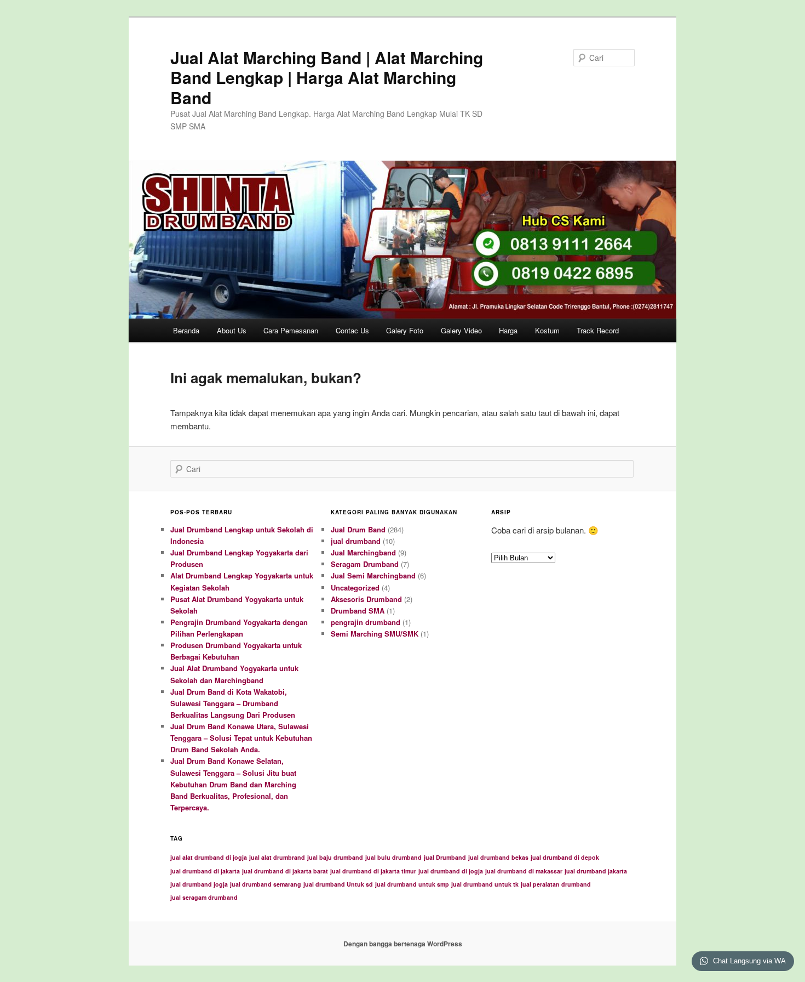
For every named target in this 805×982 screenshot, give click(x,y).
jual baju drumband (335, 857)
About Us (231, 330)
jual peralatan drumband (556, 884)
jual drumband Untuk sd (338, 884)
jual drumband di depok (565, 857)
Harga (508, 330)
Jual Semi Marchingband (373, 575)
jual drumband (356, 541)
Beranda (186, 330)
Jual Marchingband (363, 552)
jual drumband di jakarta (205, 871)
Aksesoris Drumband (366, 599)
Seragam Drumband (365, 564)
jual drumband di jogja (450, 871)
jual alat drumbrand (277, 857)
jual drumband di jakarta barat (285, 871)
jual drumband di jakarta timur (373, 871)
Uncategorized (355, 587)
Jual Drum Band (358, 529)
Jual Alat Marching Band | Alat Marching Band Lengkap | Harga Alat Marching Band (326, 77)
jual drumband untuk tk (485, 884)
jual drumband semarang (265, 884)
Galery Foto (404, 330)
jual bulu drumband (393, 857)
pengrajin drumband (365, 622)
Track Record (598, 330)
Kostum (547, 330)
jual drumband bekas (498, 857)
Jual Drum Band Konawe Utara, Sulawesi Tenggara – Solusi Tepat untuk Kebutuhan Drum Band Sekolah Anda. (241, 737)
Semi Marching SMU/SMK (374, 633)
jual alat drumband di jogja (208, 857)
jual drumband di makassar (523, 871)
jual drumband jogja (199, 884)
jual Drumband (445, 857)
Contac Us (352, 330)
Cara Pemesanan (290, 330)
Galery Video (461, 330)
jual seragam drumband (204, 897)
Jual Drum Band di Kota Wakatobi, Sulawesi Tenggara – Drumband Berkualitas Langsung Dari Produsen (232, 703)
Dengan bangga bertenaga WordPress (402, 944)
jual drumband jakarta (596, 871)
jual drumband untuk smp (412, 884)
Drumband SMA (357, 610)
